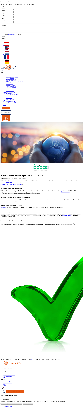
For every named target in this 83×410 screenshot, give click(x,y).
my (69, 192)
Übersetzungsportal (7, 74)
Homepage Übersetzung (11, 87)
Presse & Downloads (10, 99)
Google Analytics (5, 399)
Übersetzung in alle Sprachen (12, 77)
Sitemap (4, 384)
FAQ (4, 100)
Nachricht (4, 25)
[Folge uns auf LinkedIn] (4, 388)
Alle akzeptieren (4, 403)
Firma (3, 18)
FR (3, 58)
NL (4, 54)
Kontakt (4, 103)
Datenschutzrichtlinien (13, 34)
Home (4, 105)
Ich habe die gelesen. (12, 34)
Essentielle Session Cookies (7, 398)
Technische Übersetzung (11, 80)
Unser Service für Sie (7, 75)
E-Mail (3, 13)
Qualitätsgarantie (9, 182)
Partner (7, 96)
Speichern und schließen (27, 403)
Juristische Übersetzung (10, 82)
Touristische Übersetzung (11, 86)
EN (4, 50)
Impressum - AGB (7, 381)
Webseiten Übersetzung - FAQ (9, 102)
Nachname (4, 10)
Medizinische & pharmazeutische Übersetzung (15, 81)
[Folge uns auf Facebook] (1, 388)
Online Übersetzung (10, 91)
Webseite (3, 20)
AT (3, 45)
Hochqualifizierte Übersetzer (11, 94)
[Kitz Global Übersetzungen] (8, 69)
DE (4, 63)
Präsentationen (9, 98)
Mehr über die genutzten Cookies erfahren (9, 405)
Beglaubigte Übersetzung (11, 79)
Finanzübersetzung (9, 84)
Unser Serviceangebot (7, 93)
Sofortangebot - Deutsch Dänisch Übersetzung (12, 184)
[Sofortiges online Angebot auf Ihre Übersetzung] (13, 393)
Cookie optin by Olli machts (6, 406)
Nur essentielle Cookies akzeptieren (15, 403)
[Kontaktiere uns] (2, 71)
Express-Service (4, 207)
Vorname (4, 8)
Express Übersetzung (10, 88)
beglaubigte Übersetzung (67, 215)
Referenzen (8, 95)
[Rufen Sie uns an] (1, 71)
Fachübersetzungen (10, 78)
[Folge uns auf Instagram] (3, 388)
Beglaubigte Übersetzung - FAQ (9, 101)
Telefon (3, 15)
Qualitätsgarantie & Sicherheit (9, 92)
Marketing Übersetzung (10, 85)
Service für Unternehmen (11, 89)
